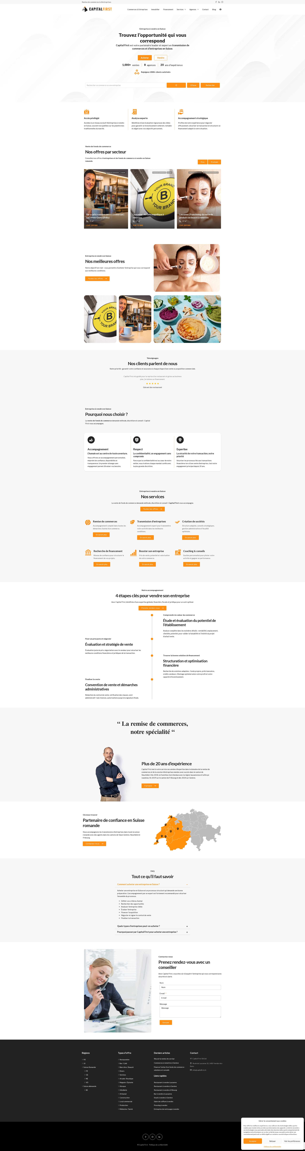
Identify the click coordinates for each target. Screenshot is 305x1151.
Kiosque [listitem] (123, 1086)
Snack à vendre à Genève (163, 1098)
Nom (162, 983)
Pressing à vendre (160, 1105)
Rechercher (210, 85)
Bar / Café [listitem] (123, 1063)
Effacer (193, 85)
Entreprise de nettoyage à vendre (166, 1109)
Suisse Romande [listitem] (90, 1067)
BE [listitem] (87, 1090)
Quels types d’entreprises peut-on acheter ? (138, 926)
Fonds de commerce (112, 172)
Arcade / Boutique (95, 299)
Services (180, 9)
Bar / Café (126, 299)
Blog (214, 9)
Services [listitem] (123, 1075)
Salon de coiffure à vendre (163, 1101)
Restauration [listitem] (124, 1060)
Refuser (272, 1141)
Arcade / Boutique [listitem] (126, 1079)
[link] (106, 199)
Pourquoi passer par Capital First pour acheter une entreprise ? (147, 932)
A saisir (123, 172)
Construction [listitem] (125, 1098)
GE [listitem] (87, 1075)
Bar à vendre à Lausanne (163, 1094)
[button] (152, 884)
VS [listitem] (85, 1060)
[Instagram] (152, 1137)
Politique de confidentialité (272, 1146)
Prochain (214, 162)
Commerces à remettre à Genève (166, 1063)
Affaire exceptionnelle (210, 172)
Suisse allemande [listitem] (90, 1086)
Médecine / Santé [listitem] (126, 1109)
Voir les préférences (292, 1141)
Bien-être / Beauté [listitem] (127, 1067)
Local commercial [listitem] (126, 1101)
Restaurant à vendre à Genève (165, 1086)
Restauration (162, 299)
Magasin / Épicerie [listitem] (126, 1082)
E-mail (162, 993)
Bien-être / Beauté (164, 248)
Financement (168, 9)
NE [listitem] (87, 1079)
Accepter (252, 1141)
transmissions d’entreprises (113, 832)
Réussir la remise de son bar (164, 1059)
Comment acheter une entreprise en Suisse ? (138, 884)
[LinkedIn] (159, 1137)
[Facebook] (146, 1137)
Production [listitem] (124, 1105)
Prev (203, 162)
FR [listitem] (87, 1071)
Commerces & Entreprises (137, 9)
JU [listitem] (84, 1063)
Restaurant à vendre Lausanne (165, 1082)
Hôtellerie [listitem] (123, 1090)
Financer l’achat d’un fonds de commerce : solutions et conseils (169, 1068)
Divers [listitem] (122, 1071)
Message (163, 1004)
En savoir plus (101, 535)
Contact (205, 9)
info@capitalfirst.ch (199, 1070)
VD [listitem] (87, 1082)
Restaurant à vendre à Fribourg (165, 1090)
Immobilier (155, 9)
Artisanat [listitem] (123, 1094)
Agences (192, 9)
